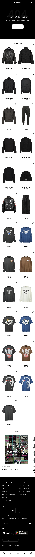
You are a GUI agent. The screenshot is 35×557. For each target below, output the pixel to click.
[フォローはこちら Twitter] (9, 510)
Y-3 (9, 217)
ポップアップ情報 (6, 466)
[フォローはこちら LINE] (13, 510)
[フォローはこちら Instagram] (4, 510)
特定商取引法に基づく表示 (8, 494)
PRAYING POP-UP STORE (10, 469)
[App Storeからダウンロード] (8, 533)
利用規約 (4, 497)
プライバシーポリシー (7, 500)
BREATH (9, 246)
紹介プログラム (6, 485)
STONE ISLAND (9, 68)
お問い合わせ (22, 494)
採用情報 (4, 491)
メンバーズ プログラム (7, 482)
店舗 (3, 488)
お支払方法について (24, 485)
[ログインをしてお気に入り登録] (15, 45)
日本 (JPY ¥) (6, 540)
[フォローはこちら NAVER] (17, 510)
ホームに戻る (17, 26)
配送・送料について (24, 488)
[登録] (30, 523)
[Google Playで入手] (21, 533)
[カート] (32, 3)
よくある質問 (22, 482)
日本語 (14, 540)
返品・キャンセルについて (25, 491)
